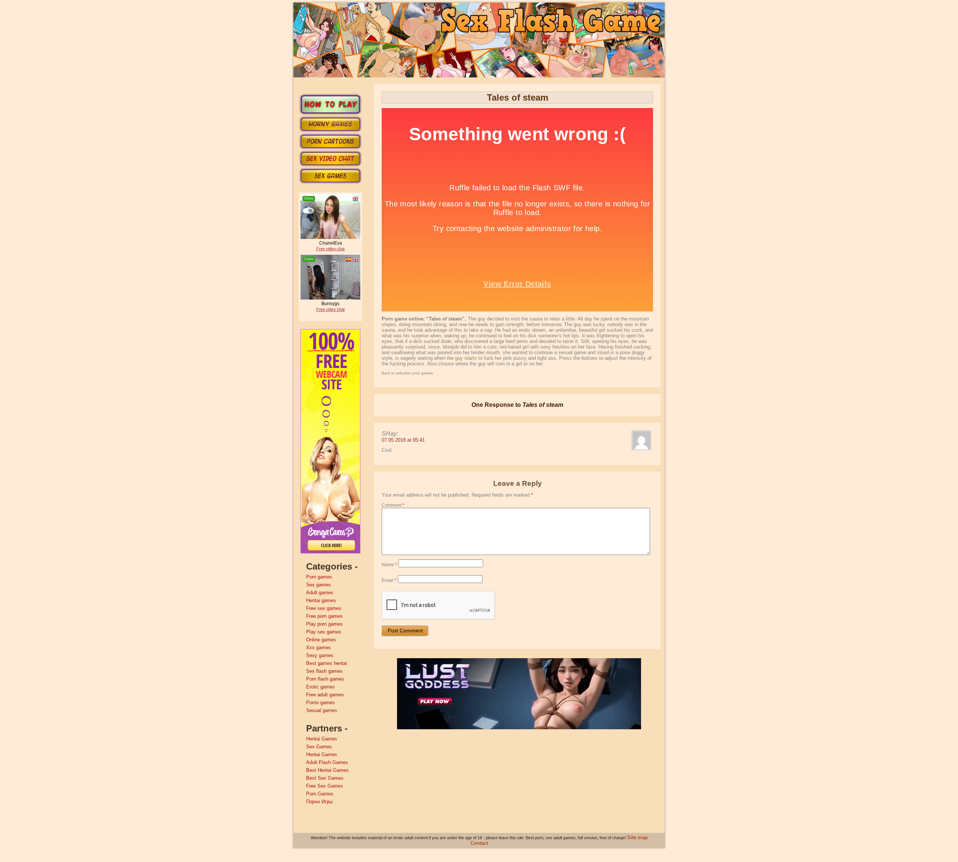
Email (389, 580)
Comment (393, 505)
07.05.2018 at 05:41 (403, 440)
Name (389, 564)
